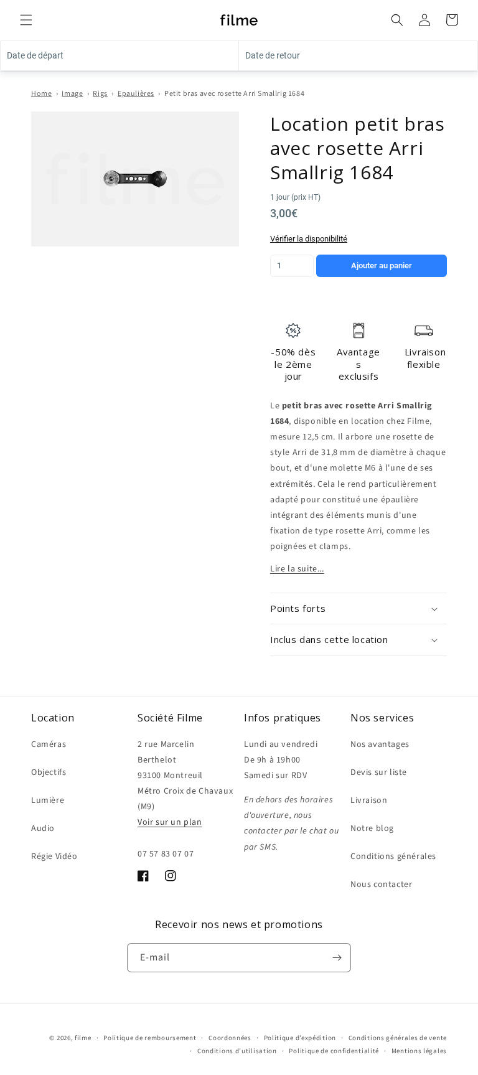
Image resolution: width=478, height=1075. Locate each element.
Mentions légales (419, 1051)
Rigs (100, 93)
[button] (26, 20)
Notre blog (372, 828)
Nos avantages (380, 744)
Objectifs (48, 772)
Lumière (47, 800)
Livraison (368, 800)
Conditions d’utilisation (237, 1051)
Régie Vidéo (54, 856)
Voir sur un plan (170, 822)
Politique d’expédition (300, 1038)
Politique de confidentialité (334, 1051)
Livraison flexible (425, 357)
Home (41, 93)
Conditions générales (393, 856)
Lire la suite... (297, 569)
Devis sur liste (378, 772)
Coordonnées (230, 1038)
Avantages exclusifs (358, 363)
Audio (43, 828)
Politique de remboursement (149, 1038)
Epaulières (136, 93)
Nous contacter (381, 884)
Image (72, 93)
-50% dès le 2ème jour (293, 363)
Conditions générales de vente (398, 1038)
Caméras (48, 744)
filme (83, 1038)
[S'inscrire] (336, 957)
